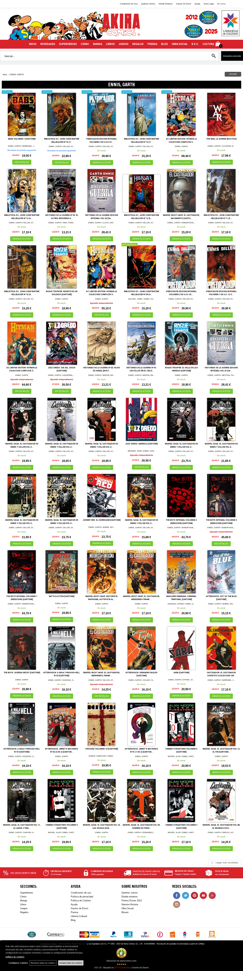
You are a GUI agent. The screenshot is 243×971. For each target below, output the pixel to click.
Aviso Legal (209, 4)
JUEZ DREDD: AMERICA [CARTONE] (141, 444)
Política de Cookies (81, 900)
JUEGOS (123, 44)
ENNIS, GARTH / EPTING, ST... (181, 680)
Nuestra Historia (130, 904)
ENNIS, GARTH (181, 146)
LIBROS (110, 44)
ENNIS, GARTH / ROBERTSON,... (181, 223)
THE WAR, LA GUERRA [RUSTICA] (221, 139)
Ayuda (197, 4)
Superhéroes (26, 892)
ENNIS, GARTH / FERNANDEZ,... (141, 832)
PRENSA (152, 44)
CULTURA (208, 44)
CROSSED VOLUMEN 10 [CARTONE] (101, 749)
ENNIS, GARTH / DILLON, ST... (62, 146)
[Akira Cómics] (121, 26)
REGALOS (138, 44)
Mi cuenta (221, 4)
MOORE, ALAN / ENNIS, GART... (181, 756)
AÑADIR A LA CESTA (102, 162)
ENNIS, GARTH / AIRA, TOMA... (61, 223)
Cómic (23, 896)
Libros (23, 904)
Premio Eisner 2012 (132, 900)
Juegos (24, 908)
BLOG (164, 44)
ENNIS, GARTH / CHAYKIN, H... (22, 832)
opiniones (122, 967)
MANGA (97, 44)
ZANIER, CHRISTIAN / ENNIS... (102, 756)
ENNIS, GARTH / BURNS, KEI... (101, 527)
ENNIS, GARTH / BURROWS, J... (21, 146)
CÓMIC (85, 44)
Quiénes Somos (148, 4)
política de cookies (15, 957)
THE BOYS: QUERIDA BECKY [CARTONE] (22, 672)
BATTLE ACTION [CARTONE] (61, 596)
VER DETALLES (22, 162)
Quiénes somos (130, 892)
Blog (73, 920)
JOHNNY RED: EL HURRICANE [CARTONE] (101, 520)
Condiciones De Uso (129, 4)
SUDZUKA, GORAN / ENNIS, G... (181, 604)
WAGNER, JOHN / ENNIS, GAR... (141, 451)
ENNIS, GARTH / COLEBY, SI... (141, 680)
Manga (23, 900)
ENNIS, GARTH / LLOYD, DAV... (101, 223)
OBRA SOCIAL (180, 44)
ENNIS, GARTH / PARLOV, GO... (221, 832)
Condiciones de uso (81, 892)
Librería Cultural (79, 916)
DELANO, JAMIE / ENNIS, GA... (141, 299)
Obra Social (128, 908)
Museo (125, 912)
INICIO (32, 44)
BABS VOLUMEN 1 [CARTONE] (21, 139)
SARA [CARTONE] (181, 672)
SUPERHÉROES (68, 44)
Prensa (74, 912)
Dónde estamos (130, 896)
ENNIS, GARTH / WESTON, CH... (221, 375)
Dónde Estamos (166, 4)
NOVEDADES (47, 44)
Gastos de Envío (79, 908)
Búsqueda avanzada (232, 56)
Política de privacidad (82, 896)
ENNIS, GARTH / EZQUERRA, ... (61, 375)
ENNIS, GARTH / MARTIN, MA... (101, 375)
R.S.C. (195, 44)
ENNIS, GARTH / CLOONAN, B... (221, 146)
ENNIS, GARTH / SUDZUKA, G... (61, 680)
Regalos (24, 912)
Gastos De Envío (183, 4)
